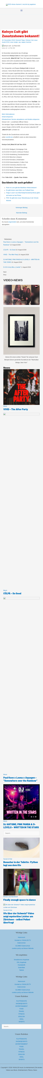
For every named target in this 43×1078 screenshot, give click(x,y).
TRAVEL (21, 1011)
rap (20, 42)
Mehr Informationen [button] (8, 114)
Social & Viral (7, 859)
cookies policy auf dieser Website (23, 948)
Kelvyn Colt (29, 40)
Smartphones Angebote (21, 960)
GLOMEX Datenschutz (22, 946)
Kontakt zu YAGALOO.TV (23, 940)
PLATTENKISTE (21, 1001)
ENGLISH (21, 1016)
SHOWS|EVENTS (21, 1003)
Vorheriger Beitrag (21, 207)
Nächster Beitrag (21, 213)
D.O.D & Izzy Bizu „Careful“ (12, 267)
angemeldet (12, 222)
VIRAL (21, 1019)
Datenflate (21, 967)
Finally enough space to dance (19, 899)
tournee (28, 42)
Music (5, 406)
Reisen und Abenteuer (10, 897)
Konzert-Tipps (20, 40)
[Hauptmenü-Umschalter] (21, 10)
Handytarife (21, 965)
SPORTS (21, 1022)
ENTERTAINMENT (22, 1006)
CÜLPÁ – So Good (9, 250)
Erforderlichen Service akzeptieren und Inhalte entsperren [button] (20, 119)
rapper (23, 42)
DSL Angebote (21, 962)
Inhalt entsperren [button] (7, 117)
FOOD (21, 1009)
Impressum (21, 937)
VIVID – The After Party (10, 254)
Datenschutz (21, 943)
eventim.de (9, 137)
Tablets (21, 970)
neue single (14, 42)
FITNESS (21, 1014)
